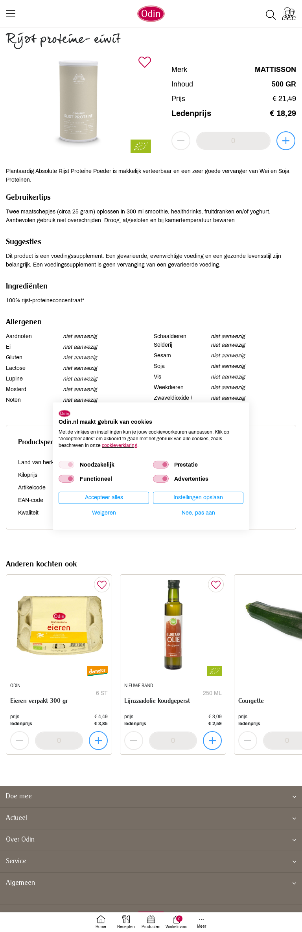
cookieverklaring (119, 445)
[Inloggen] (289, 13)
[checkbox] (66, 465)
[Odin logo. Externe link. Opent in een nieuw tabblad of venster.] (64, 413)
